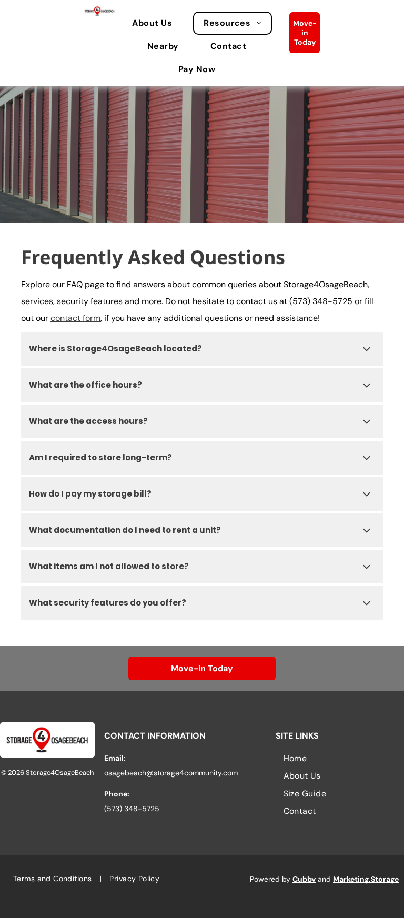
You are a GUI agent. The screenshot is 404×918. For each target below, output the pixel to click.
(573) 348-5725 (320, 301)
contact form (75, 318)
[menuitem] (157, 23)
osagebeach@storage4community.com (171, 773)
